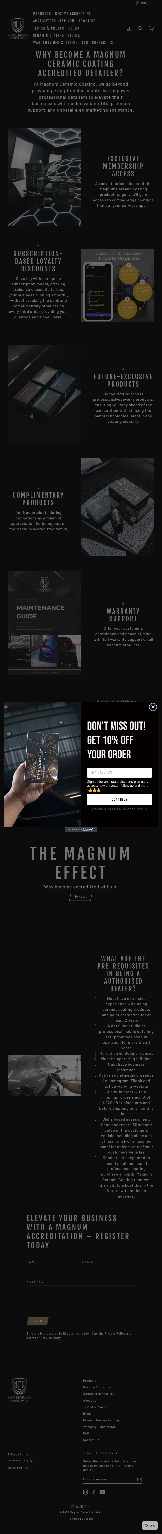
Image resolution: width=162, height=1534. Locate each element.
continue (120, 799)
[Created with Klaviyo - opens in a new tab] (81, 829)
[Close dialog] (153, 706)
